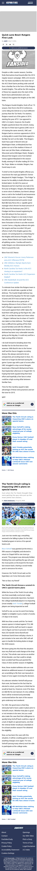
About (4, 832)
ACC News (11, 470)
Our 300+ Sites (28, 836)
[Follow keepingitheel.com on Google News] (32, 404)
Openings (26, 832)
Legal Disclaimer (29, 846)
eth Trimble (18, 604)
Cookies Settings (8, 853)
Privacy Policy (7, 843)
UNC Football (11, 819)
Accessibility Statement (10, 850)
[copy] (13, 44)
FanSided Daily (7, 839)
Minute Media (11, 858)
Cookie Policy (7, 846)
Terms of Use (28, 843)
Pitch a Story (27, 839)
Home (4, 470)
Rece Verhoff (7, 549)
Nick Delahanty (9, 500)
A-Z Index (26, 850)
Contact (4, 836)
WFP (5, 41)
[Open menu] (3, 3)
